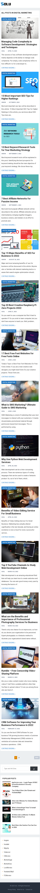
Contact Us (29, 889)
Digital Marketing (8, 19)
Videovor (7, 852)
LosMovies (8, 868)
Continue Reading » (8, 68)
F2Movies (7, 875)
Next (37, 757)
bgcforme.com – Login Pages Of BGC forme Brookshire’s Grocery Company (24, 784)
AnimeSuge (8, 860)
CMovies (7, 856)
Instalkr (6, 844)
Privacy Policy (12, 889)
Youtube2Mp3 (9, 872)
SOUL (3, 51)
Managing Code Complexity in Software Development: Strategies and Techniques (19, 44)
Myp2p (6, 848)
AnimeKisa (8, 864)
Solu (16, 886)
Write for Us (20, 889)
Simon (3, 102)
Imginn (6, 840)
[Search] (34, 768)
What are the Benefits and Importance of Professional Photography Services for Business (19, 619)
